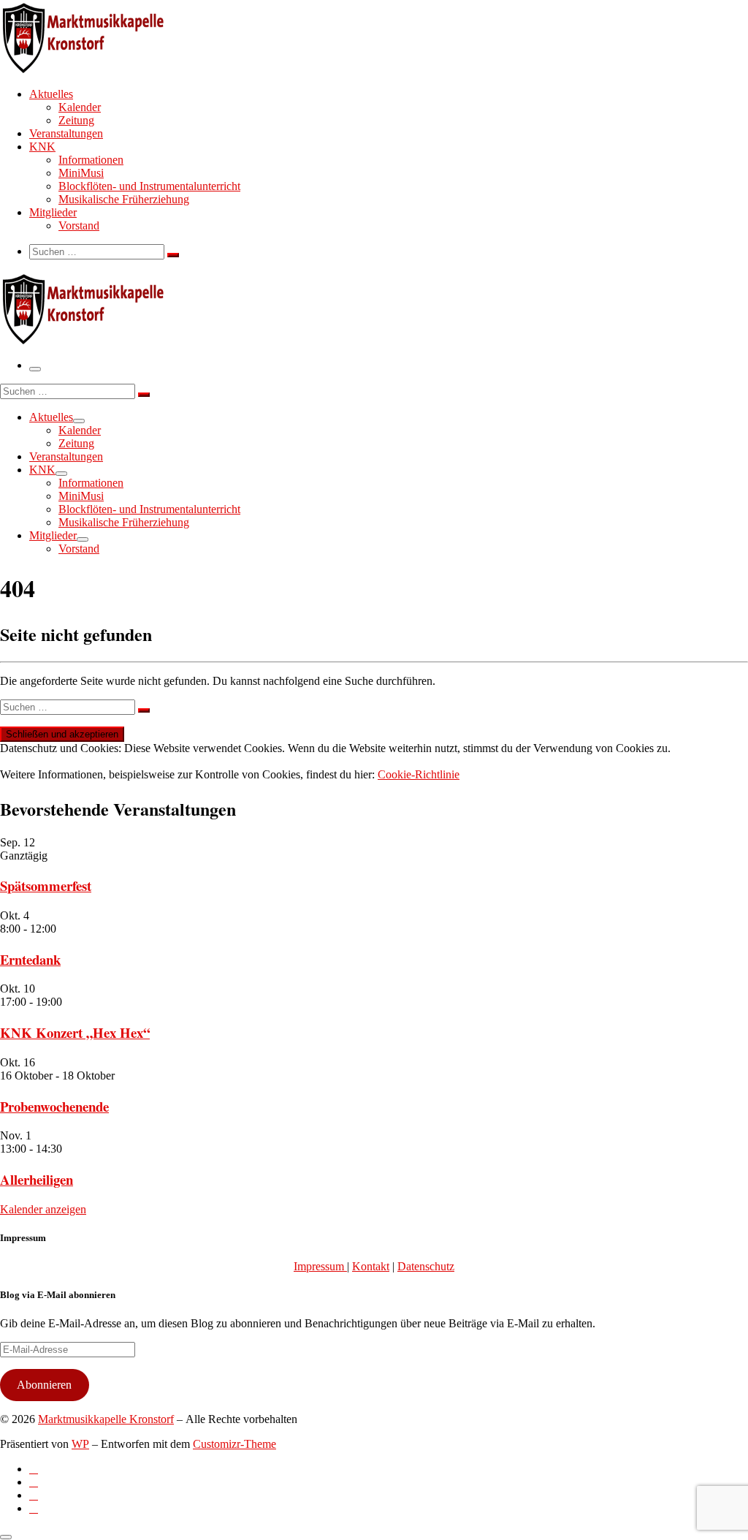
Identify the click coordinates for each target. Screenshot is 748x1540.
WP (80, 1444)
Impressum (320, 1266)
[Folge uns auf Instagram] (33, 1495)
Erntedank (30, 959)
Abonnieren (44, 1384)
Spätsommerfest (45, 885)
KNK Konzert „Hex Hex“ (75, 1032)
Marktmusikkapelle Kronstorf (106, 1419)
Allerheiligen (36, 1179)
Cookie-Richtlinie (418, 774)
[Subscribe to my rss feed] (33, 1469)
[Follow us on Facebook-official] (33, 1482)
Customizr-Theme (234, 1444)
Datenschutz (425, 1266)
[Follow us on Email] (33, 1508)
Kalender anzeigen (43, 1209)
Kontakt (370, 1266)
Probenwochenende (54, 1106)
